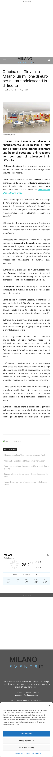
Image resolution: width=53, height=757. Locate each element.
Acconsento (26, 733)
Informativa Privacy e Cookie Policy (28, 753)
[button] (49, 705)
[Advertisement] (26, 29)
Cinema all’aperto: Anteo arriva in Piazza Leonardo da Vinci (26, 475)
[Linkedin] (22, 95)
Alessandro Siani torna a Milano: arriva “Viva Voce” (24, 461)
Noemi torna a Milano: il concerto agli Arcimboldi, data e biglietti (26, 467)
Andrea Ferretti (10, 90)
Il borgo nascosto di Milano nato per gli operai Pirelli (24, 455)
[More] (35, 95)
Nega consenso (26, 740)
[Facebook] (5, 95)
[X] (11, 95)
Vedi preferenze (26, 747)
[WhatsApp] (17, 95)
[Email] (28, 95)
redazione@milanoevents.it (26, 695)
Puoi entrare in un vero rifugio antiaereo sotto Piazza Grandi (25, 483)
